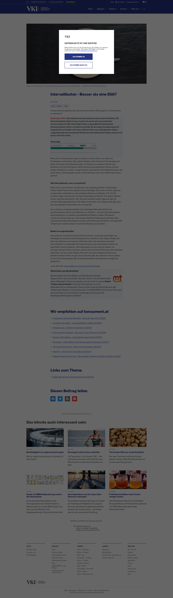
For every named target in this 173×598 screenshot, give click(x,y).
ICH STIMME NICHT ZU (78, 65)
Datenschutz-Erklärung (89, 51)
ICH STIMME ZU (79, 57)
